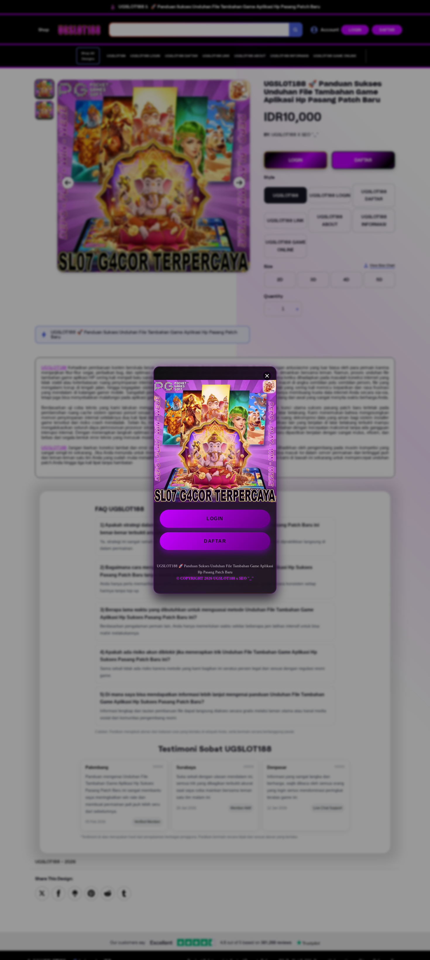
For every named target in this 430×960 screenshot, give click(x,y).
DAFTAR (215, 541)
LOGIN (215, 518)
